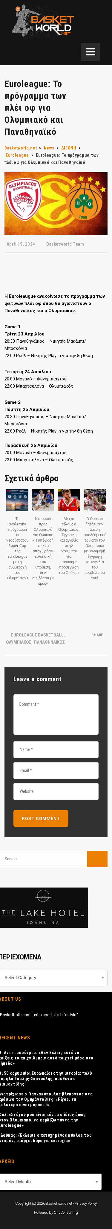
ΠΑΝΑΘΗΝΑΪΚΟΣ (49, 642)
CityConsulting (66, 1212)
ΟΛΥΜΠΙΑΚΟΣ (18, 642)
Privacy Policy (86, 1203)
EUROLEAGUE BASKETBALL (37, 635)
